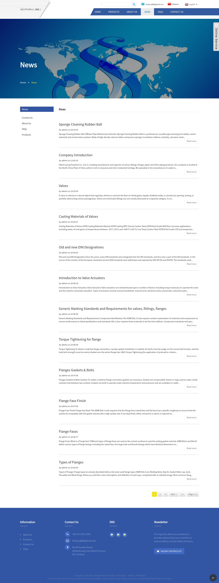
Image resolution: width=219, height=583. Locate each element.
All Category (166, 578)
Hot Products (121, 575)
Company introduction (76, 155)
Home (98, 11)
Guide (112, 575)
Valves (63, 185)
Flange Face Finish (72, 400)
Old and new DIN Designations (81, 247)
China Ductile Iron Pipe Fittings (115, 578)
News (147, 11)
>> (182, 494)
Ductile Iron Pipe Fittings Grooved (61, 578)
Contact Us (176, 11)
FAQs (160, 11)
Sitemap (131, 575)
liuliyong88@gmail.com (84, 540)
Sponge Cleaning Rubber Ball (80, 124)
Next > (174, 494)
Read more (192, 141)
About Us (132, 11)
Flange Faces (68, 431)
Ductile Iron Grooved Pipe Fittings (88, 578)
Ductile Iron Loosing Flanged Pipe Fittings (144, 578)
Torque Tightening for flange (80, 339)
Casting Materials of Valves (78, 216)
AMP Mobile (140, 575)
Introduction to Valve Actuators (82, 278)
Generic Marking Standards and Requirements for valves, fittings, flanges (112, 308)
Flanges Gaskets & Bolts (76, 370)
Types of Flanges (71, 462)
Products (113, 11)
